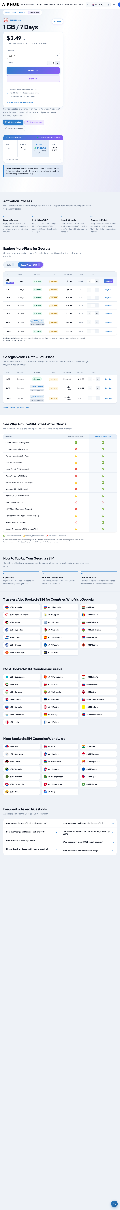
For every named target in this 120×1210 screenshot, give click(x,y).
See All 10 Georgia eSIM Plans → (17, 407)
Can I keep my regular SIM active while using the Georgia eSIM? (86, 832)
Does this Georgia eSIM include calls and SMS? (25, 832)
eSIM (59, 4)
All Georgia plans (14, 122)
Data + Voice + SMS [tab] (30, 265)
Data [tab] (10, 265)
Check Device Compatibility (21, 102)
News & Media (49, 4)
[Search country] (88, 4)
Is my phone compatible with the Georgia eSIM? (83, 823)
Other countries (36, 122)
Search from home (15, 128)
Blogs (39, 4)
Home (7, 12)
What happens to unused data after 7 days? (81, 850)
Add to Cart (33, 70)
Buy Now (33, 78)
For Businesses (27, 4)
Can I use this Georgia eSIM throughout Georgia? (26, 823)
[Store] (114, 4)
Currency (10, 50)
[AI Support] (114, 1204)
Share (59, 21)
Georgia (22, 12)
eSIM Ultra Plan (71, 4)
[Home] (10, 4)
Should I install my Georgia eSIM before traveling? (27, 849)
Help (81, 4)
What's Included (12, 159)
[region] (60, 303)
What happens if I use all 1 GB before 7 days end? (83, 842)
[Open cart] (108, 4)
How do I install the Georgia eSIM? (20, 840)
